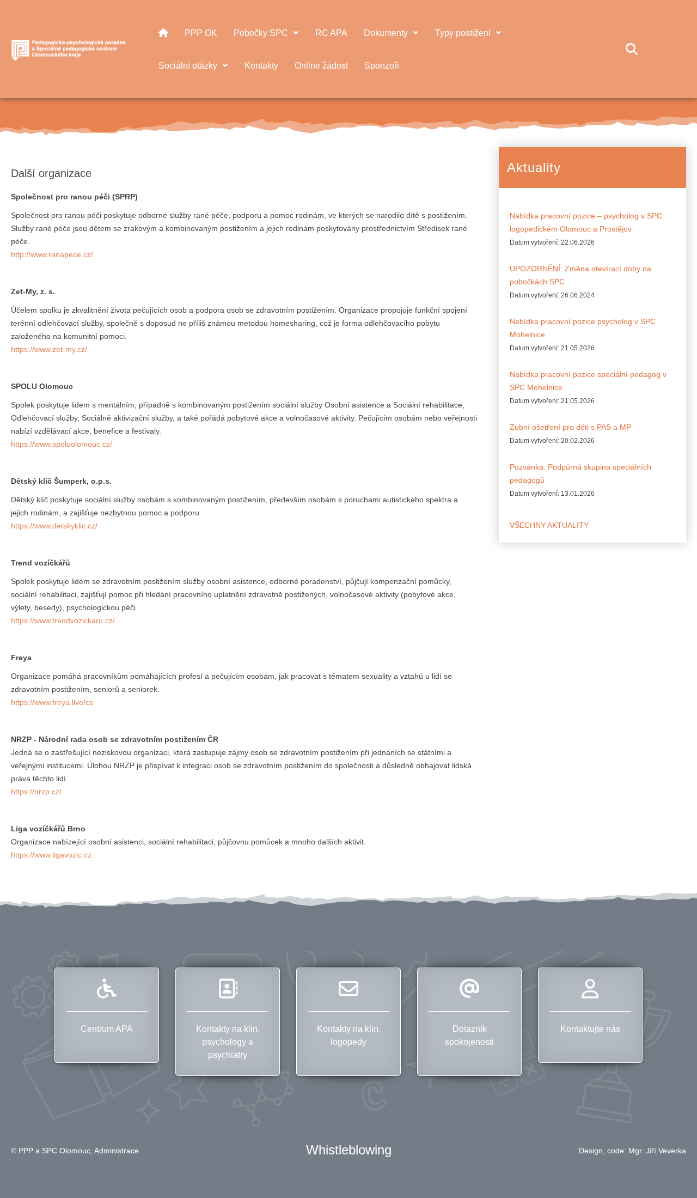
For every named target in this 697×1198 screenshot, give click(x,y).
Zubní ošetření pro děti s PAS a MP (570, 427)
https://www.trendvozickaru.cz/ (63, 620)
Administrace (116, 1150)
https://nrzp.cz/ (36, 791)
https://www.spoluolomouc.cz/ (61, 444)
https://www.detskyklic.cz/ (54, 525)
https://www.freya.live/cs (52, 702)
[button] (669, 1170)
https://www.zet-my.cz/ (49, 349)
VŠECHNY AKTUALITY (549, 525)
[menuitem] (163, 32)
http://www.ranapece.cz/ (52, 254)
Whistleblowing (349, 1149)
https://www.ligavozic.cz (51, 854)
